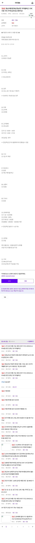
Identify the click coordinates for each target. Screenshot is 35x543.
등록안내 (12, 341)
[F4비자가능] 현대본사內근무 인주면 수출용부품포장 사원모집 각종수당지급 (16, 428)
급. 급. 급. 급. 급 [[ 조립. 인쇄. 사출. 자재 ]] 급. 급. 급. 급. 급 (17, 491)
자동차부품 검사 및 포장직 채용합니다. (14, 409)
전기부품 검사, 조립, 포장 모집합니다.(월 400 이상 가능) (17, 419)
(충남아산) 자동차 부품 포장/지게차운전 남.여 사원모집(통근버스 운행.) (17, 356)
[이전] (2, 2)
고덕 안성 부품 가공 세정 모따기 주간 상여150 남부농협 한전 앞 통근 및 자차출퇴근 (16, 347)
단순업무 (5, 382)
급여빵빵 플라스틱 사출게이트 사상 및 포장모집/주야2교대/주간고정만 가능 (22, 518)
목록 (5, 297)
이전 (2, 526)
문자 (9, 281)
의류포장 (5, 391)
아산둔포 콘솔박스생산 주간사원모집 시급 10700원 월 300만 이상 (17, 437)
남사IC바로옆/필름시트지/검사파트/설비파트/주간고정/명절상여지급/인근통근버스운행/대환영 (17, 455)
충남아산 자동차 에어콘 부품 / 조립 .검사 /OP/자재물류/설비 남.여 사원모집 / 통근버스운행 (17, 365)
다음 (32, 526)
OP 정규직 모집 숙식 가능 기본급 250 (11, 508)
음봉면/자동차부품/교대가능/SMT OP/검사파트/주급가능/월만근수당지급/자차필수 (17, 464)
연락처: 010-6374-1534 (7, 276)
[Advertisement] (17, 319)
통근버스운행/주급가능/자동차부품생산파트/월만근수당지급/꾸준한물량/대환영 (17, 473)
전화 (25, 281)
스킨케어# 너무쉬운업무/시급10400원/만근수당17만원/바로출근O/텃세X (22, 446)
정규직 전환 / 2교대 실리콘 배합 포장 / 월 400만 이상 (17, 482)
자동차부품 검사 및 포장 (10, 400)
